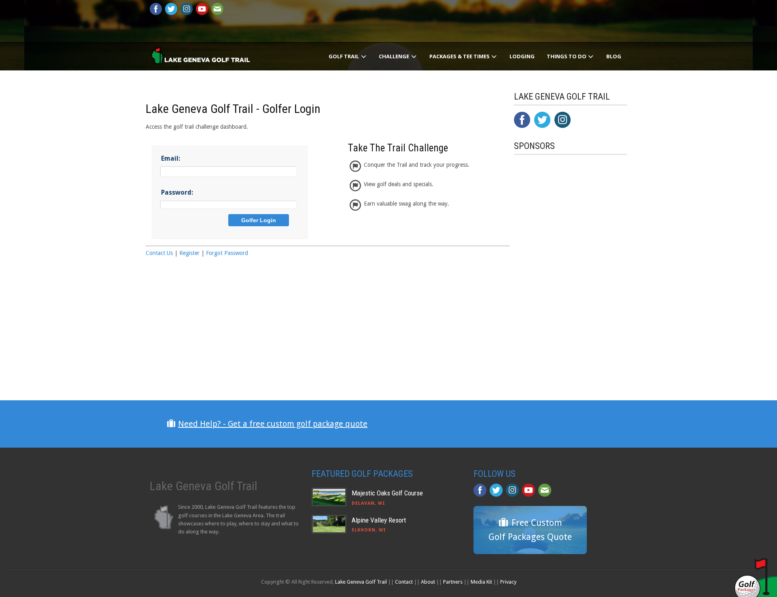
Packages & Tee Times (460, 56)
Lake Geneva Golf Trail (361, 582)
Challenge (394, 56)
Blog (613, 56)
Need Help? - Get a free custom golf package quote (272, 424)
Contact (404, 582)
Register (189, 253)
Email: (170, 158)
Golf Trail (344, 56)
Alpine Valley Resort (379, 520)
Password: (177, 192)
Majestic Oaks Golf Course (387, 493)
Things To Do (567, 56)
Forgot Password (227, 253)
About (428, 582)
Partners (453, 582)
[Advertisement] (574, 329)
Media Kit (481, 582)
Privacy (508, 582)
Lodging (522, 56)
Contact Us (159, 253)
